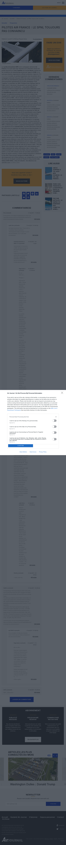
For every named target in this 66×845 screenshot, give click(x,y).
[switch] (54, 420)
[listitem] (33, 417)
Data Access (33, 452)
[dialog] (33, 422)
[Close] (62, 393)
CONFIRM (20, 445)
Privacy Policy (42, 452)
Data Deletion (23, 452)
